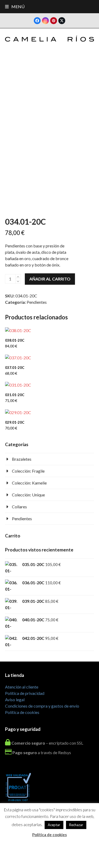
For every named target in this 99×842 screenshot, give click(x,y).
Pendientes (37, 302)
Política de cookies (22, 712)
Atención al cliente (21, 686)
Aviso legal (15, 699)
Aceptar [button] (54, 825)
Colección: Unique (28, 494)
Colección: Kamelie (29, 482)
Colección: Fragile (28, 470)
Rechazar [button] (76, 825)
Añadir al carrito (49, 278)
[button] (15, 6)
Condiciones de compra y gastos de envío (42, 705)
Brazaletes (21, 458)
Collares (19, 506)
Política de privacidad (24, 693)
